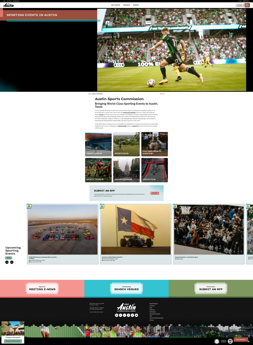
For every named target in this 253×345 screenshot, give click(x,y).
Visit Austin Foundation (155, 313)
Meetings (9, 1)
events (101, 114)
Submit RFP (154, 193)
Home (89, 93)
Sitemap (152, 320)
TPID (151, 315)
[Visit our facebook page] (128, 315)
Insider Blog (16, 1)
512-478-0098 (93, 312)
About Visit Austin (154, 303)
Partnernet (152, 309)
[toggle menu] (247, 5)
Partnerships (153, 311)
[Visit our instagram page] (120, 315)
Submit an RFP (122, 126)
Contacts (126, 5)
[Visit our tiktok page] (132, 315)
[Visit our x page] (124, 315)
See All (8, 257)
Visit (4, 1)
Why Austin (115, 5)
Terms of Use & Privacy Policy (156, 318)
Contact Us (135, 126)
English (247, 1)
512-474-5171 (100, 312)
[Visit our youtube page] (136, 315)
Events (136, 5)
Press (151, 307)
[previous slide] (7, 262)
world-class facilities (129, 112)
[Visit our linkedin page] (116, 315)
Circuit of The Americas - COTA (37, 260)
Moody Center (179, 258)
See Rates (239, 5)
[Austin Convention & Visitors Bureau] (8, 5)
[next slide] (11, 262)
